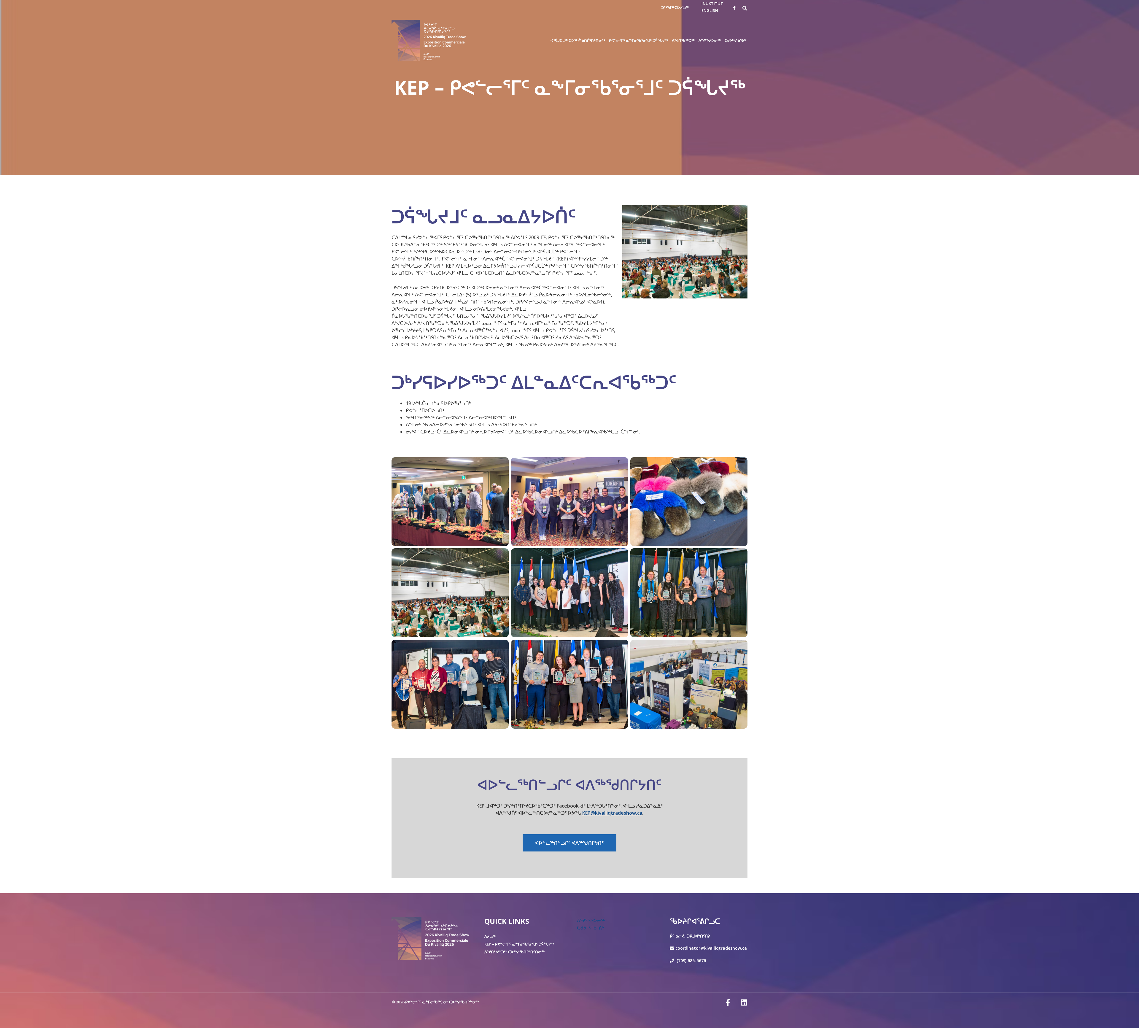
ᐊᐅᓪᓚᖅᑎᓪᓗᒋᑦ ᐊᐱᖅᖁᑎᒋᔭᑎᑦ (569, 843)
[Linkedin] (743, 1002)
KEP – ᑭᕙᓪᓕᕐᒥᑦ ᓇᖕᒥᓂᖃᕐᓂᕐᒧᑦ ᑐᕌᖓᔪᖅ (519, 944)
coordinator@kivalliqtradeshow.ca (711, 948)
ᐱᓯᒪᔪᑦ (490, 936)
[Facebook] (734, 8)
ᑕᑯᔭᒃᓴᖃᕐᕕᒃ (590, 927)
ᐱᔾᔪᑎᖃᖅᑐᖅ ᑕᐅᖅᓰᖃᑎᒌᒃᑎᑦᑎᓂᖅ (514, 951)
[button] (744, 7)
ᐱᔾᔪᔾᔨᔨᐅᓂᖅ (591, 920)
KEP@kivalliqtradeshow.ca (612, 813)
